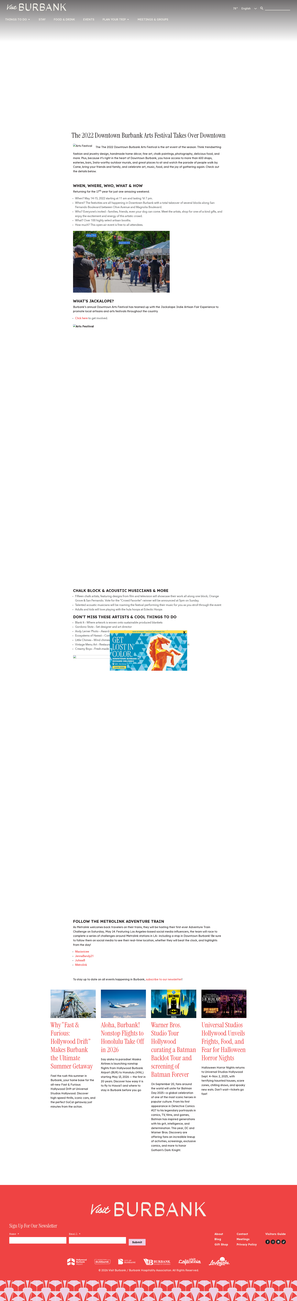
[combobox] (277, 8)
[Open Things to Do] (29, 19)
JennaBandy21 (84, 956)
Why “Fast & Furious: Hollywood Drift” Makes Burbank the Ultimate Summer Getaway (72, 1045)
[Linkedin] (278, 1242)
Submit (137, 1242)
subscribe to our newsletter (164, 979)
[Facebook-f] (267, 1242)
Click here (81, 318)
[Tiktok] (283, 1242)
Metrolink (81, 965)
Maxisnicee (82, 951)
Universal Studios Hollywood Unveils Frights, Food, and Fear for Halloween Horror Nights (223, 1041)
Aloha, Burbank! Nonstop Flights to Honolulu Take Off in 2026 (122, 1037)
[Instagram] (273, 1242)
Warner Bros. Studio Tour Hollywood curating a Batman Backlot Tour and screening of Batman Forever (173, 1049)
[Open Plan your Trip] (128, 19)
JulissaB (80, 960)
